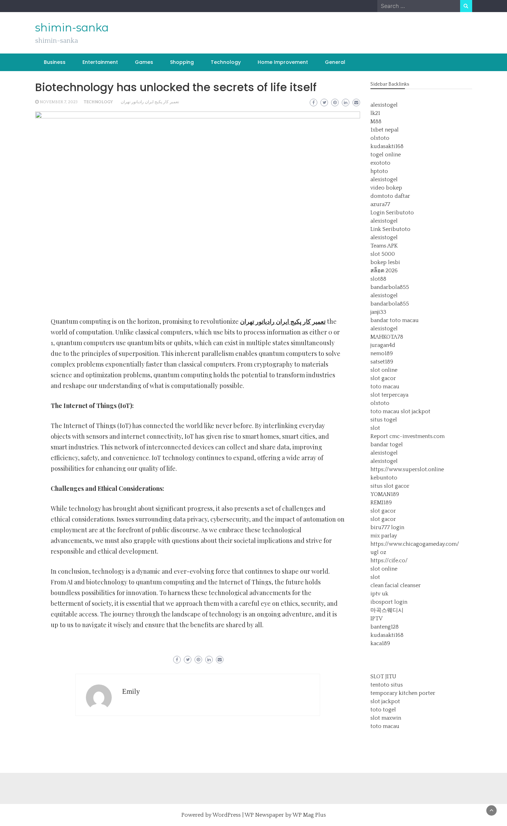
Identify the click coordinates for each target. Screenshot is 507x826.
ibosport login (388, 602)
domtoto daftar (390, 196)
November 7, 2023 (59, 102)
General (335, 62)
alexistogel (384, 105)
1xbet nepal (384, 130)
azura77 (380, 204)
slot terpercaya (389, 395)
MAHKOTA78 (386, 337)
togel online (385, 155)
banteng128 (384, 627)
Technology (226, 62)
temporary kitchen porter (402, 693)
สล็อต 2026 (384, 271)
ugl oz (378, 552)
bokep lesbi (385, 262)
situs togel (383, 420)
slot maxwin (385, 718)
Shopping (182, 62)
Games (144, 62)
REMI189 (381, 502)
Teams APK (384, 246)
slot (375, 428)
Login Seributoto (392, 213)
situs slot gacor (389, 486)
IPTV (376, 618)
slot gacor (383, 378)
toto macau (384, 386)
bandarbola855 (389, 287)
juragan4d (382, 345)
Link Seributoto (390, 229)
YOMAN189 (384, 494)
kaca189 (380, 643)
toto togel (383, 710)
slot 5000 (382, 254)
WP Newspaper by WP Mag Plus (285, 815)
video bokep (386, 188)
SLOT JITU (383, 676)
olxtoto (379, 138)
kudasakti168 (387, 146)
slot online (383, 370)
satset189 (381, 362)
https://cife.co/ (389, 560)
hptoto (379, 171)
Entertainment (100, 62)
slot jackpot (415, 411)
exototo (380, 163)
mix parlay (383, 536)
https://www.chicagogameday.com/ (414, 544)
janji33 (378, 312)
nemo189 (381, 353)
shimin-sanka (72, 27)
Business (55, 62)
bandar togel (386, 444)
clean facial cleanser (395, 585)
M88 (375, 121)
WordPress (226, 815)
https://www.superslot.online (407, 469)
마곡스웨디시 (387, 610)
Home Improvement (283, 62)
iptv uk (379, 594)
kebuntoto (383, 478)
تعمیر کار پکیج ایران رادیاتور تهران (150, 102)
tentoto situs (386, 685)
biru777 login (387, 527)
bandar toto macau (394, 320)
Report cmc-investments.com (407, 436)
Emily (131, 691)
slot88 (378, 279)
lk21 (375, 113)
